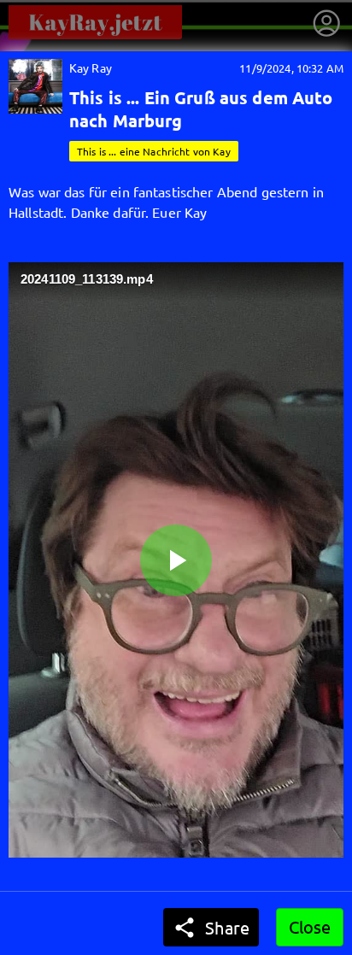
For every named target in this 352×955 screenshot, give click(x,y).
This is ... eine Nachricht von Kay (154, 151)
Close (310, 926)
